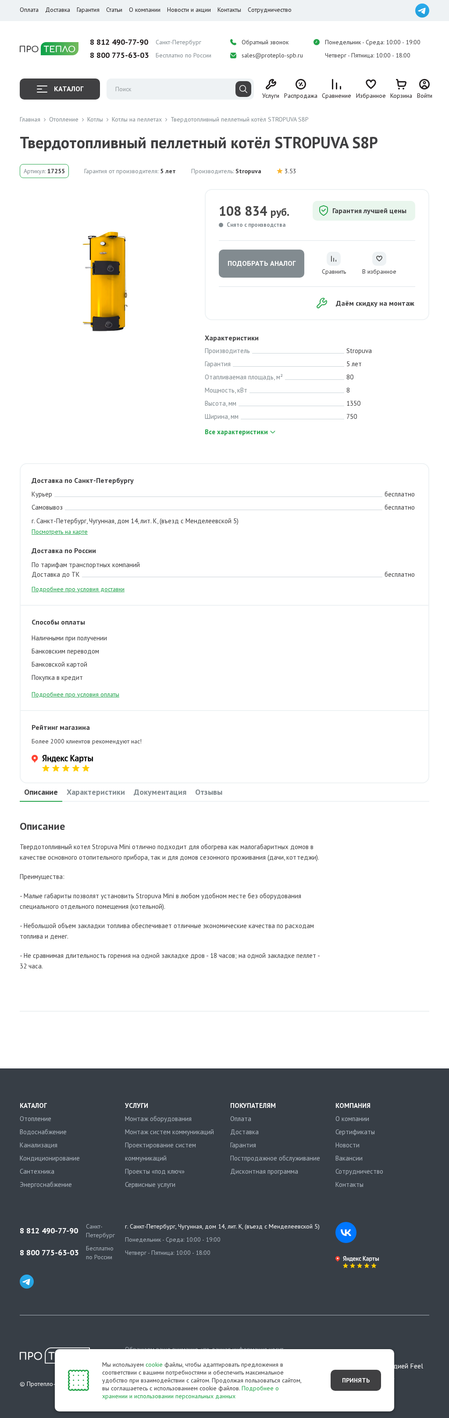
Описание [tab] (41, 792)
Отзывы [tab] (208, 792)
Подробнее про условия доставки (78, 589)
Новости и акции (189, 10)
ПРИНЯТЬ (356, 1380)
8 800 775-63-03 (119, 55)
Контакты (229, 10)
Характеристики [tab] (96, 792)
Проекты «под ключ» (155, 1171)
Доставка (57, 10)
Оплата (29, 10)
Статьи (114, 10)
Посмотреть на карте (60, 532)
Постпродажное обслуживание (275, 1158)
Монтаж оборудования (158, 1118)
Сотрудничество (270, 10)
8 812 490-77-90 (119, 42)
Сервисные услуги (150, 1184)
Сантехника (37, 1171)
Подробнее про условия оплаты (75, 694)
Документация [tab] (160, 792)
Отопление (35, 1118)
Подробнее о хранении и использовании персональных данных (190, 1392)
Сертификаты (355, 1132)
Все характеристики (236, 432)
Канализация (38, 1145)
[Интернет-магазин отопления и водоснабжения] (49, 49)
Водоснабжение (43, 1132)
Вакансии (349, 1158)
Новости (347, 1145)
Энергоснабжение (46, 1184)
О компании (144, 10)
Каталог (68, 88)
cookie (154, 1364)
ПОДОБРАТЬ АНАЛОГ (262, 263)
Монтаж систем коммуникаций (169, 1132)
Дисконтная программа (264, 1171)
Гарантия (88, 10)
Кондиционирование (50, 1158)
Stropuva (248, 171)
